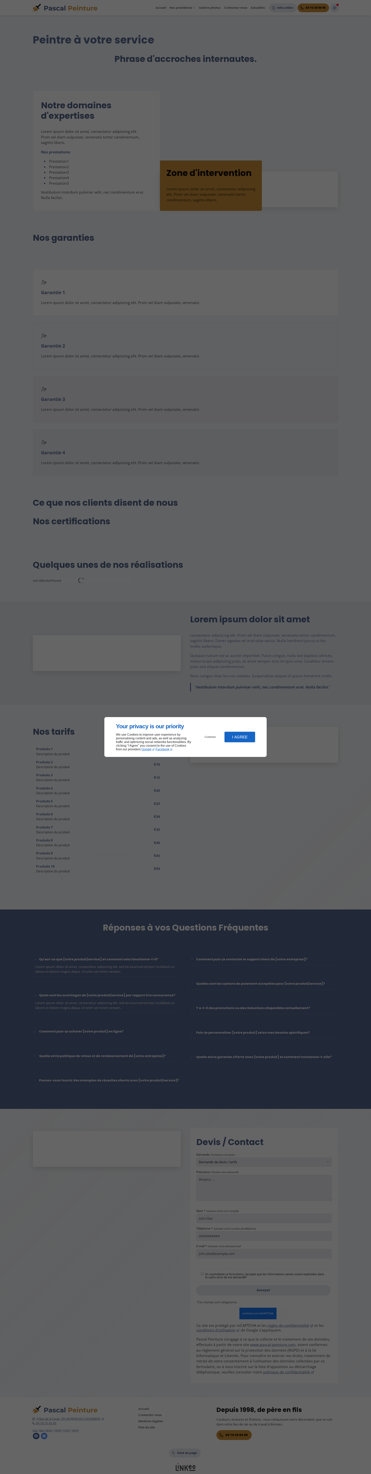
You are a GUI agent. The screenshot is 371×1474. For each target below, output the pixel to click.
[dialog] (185, 737)
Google (146, 749)
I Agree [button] (240, 737)
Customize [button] (210, 737)
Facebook (162, 749)
